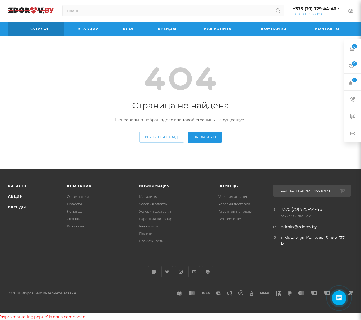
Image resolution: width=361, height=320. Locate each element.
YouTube (194, 271)
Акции (15, 196)
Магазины (148, 196)
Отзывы (74, 219)
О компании (78, 196)
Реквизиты (149, 226)
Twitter (167, 271)
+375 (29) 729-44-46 (314, 8)
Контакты (75, 226)
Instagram (180, 271)
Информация (154, 186)
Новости (74, 204)
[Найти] (277, 10)
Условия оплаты (153, 204)
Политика (148, 233)
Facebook (153, 271)
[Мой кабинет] (350, 11)
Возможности (151, 241)
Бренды (17, 207)
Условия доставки (155, 211)
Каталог (17, 186)
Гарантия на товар (155, 219)
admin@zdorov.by (299, 226)
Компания (79, 186)
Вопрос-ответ (230, 219)
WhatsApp (207, 271)
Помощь (228, 186)
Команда (75, 211)
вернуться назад (161, 137)
